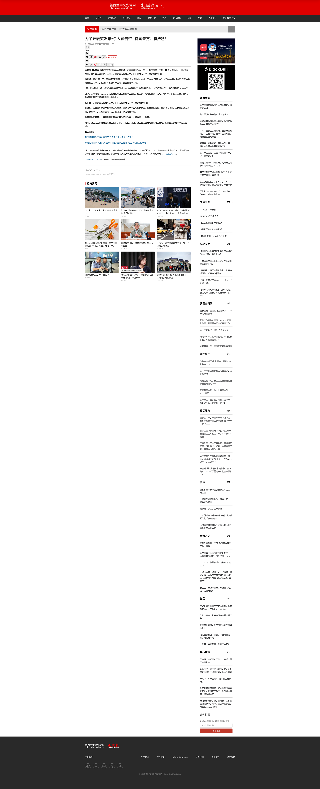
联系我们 (200, 757)
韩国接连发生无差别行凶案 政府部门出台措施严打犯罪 (109, 137)
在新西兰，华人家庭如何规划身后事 (216, 346)
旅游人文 (152, 18)
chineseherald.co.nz (93, 159)
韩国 (87, 47)
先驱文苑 (212, 18)
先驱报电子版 (229, 18)
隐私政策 (231, 757)
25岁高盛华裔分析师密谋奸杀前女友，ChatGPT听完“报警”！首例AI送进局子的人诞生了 (216, 459)
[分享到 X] (91, 57)
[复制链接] (104, 57)
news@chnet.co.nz (169, 154)
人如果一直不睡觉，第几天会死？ (215, 644)
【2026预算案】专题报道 (211, 223)
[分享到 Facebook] (87, 57)
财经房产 (112, 18)
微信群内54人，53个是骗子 (212, 509)
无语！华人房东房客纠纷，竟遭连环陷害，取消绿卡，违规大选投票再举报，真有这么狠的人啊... (216, 446)
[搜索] (162, 6)
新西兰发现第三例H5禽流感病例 (119, 29)
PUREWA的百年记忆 (209, 216)
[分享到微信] (87, 53)
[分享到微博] (95, 57)
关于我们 (145, 757)
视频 (200, 18)
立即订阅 (216, 731)
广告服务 (161, 757)
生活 (164, 18)
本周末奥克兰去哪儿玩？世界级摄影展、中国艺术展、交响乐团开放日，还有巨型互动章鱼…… (216, 134)
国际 (139, 18)
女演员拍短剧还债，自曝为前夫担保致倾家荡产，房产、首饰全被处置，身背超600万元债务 (216, 704)
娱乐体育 (177, 18)
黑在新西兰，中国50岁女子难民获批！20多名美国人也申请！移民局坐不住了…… (216, 421)
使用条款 (215, 757)
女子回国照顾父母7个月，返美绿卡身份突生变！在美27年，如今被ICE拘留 (215, 434)
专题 (189, 18)
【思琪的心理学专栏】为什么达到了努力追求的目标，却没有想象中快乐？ (216, 293)
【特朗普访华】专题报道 (211, 229)
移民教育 (127, 18)
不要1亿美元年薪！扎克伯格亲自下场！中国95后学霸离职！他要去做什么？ (216, 471)
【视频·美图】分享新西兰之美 (213, 236)
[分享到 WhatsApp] (100, 57)
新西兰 (99, 18)
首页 (87, 18)
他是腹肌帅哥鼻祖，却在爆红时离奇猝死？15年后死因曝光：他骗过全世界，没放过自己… (216, 691)
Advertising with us (180, 757)
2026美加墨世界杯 (208, 210)
